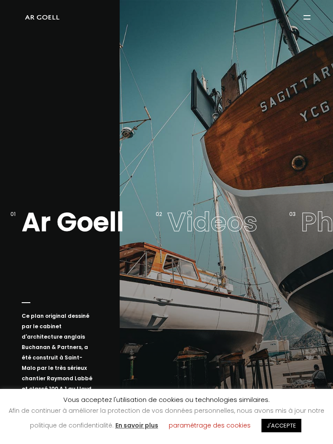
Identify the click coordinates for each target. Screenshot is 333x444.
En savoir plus (136, 425)
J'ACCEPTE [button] (281, 425)
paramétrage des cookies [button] (210, 425)
